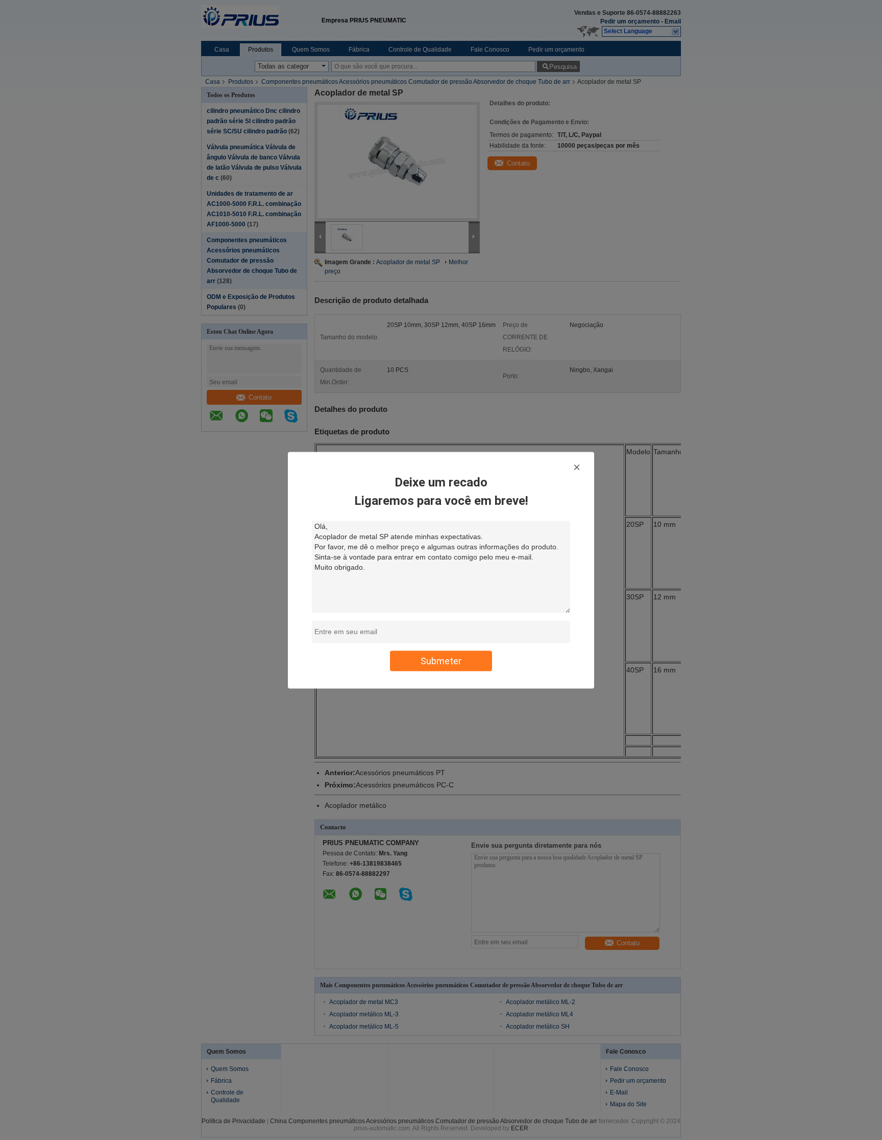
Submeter (441, 660)
